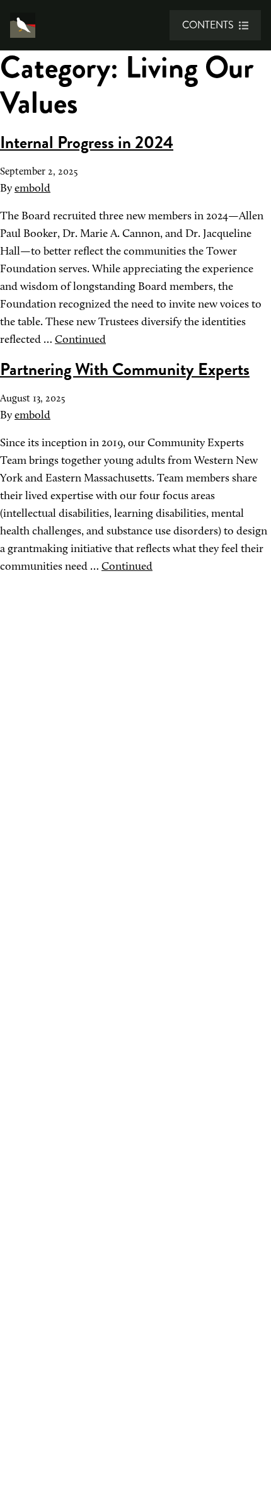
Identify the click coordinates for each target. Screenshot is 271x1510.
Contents (208, 25)
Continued (80, 339)
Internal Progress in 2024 (86, 142)
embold (32, 188)
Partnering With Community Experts (125, 369)
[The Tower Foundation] (22, 25)
